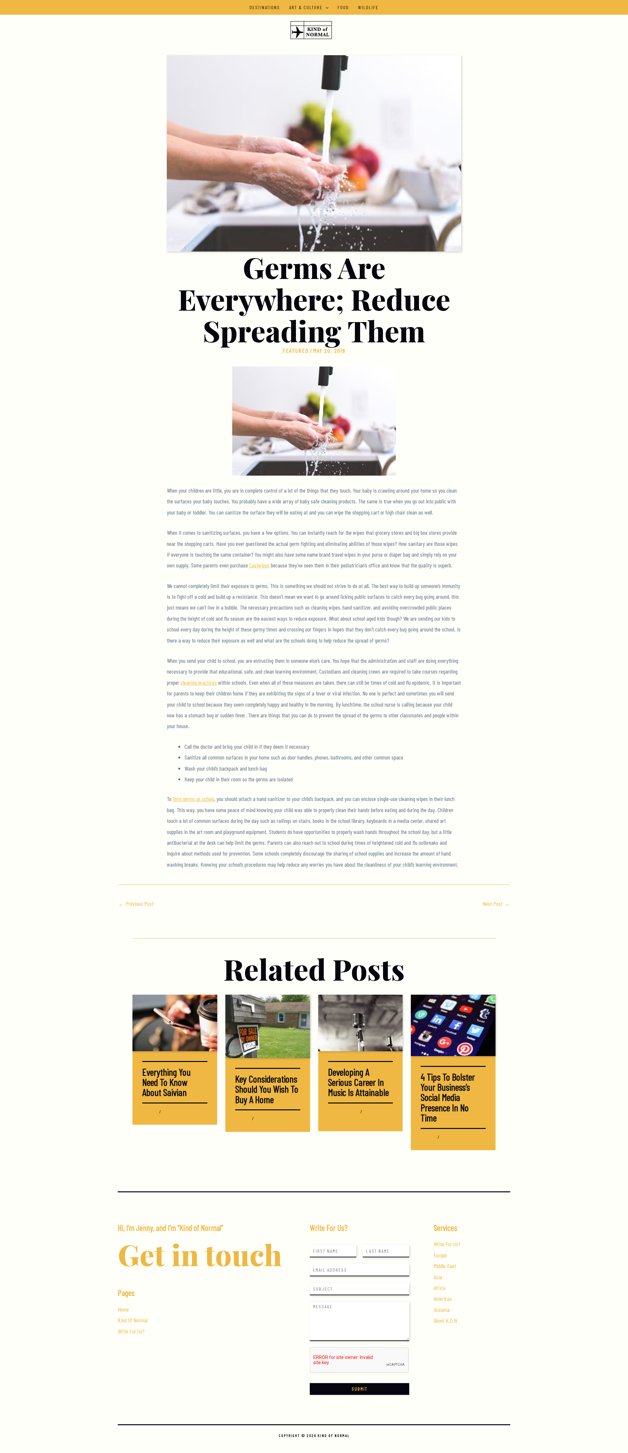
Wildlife (368, 7)
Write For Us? (131, 1331)
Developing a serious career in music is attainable (358, 1082)
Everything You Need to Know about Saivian (166, 1082)
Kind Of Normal (133, 1320)
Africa (439, 1287)
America (335, 1111)
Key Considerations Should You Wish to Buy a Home (266, 1089)
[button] (325, 7)
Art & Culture (306, 7)
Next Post (496, 903)
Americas (443, 1298)
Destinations (265, 7)
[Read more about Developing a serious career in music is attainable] (360, 1022)
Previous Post (135, 903)
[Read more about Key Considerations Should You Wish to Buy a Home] (267, 1025)
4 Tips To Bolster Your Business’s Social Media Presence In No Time (448, 1097)
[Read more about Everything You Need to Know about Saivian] (174, 1022)
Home (123, 1309)
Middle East (445, 1265)
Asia (438, 1277)
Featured (296, 350)
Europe (440, 1255)
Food (343, 7)
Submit (359, 1389)
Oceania (442, 1309)
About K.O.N (445, 1320)
